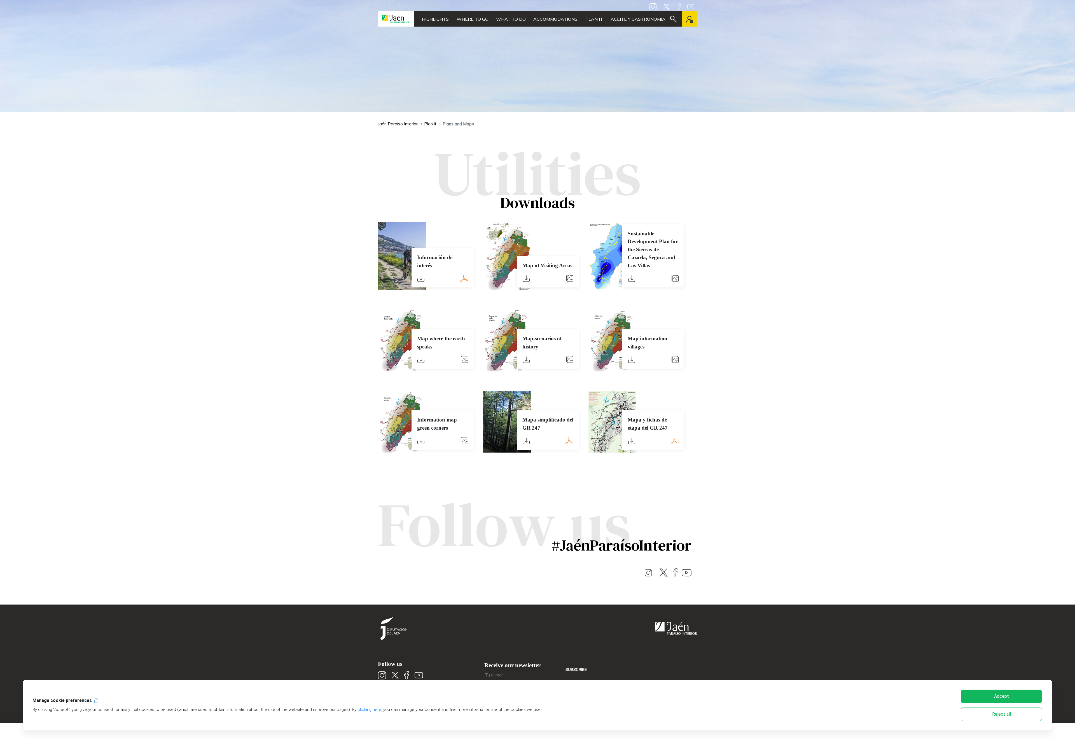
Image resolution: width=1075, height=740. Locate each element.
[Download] (421, 276)
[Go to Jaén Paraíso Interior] (396, 19)
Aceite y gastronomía (638, 19)
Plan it (594, 19)
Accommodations (555, 19)
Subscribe (576, 669)
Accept (1001, 696)
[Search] (673, 19)
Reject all (1001, 714)
